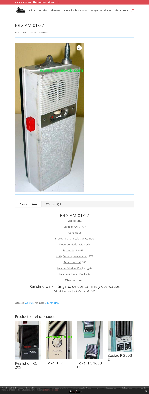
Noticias (43, 10)
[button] (79, 47)
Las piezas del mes (101, 10)
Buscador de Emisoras (75, 10)
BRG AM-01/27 (52, 302)
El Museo (55, 10)
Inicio (32, 10)
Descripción (28, 204)
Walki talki (33, 32)
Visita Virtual (121, 10)
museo (24, 32)
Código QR (53, 204)
